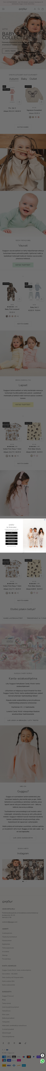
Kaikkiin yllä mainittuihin (11, 543)
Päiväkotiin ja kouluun (11, 535)
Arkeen (11, 532)
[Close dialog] (44, 519)
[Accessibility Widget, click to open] (42, 1055)
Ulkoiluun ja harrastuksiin (11, 538)
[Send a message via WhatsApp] (42, 1061)
